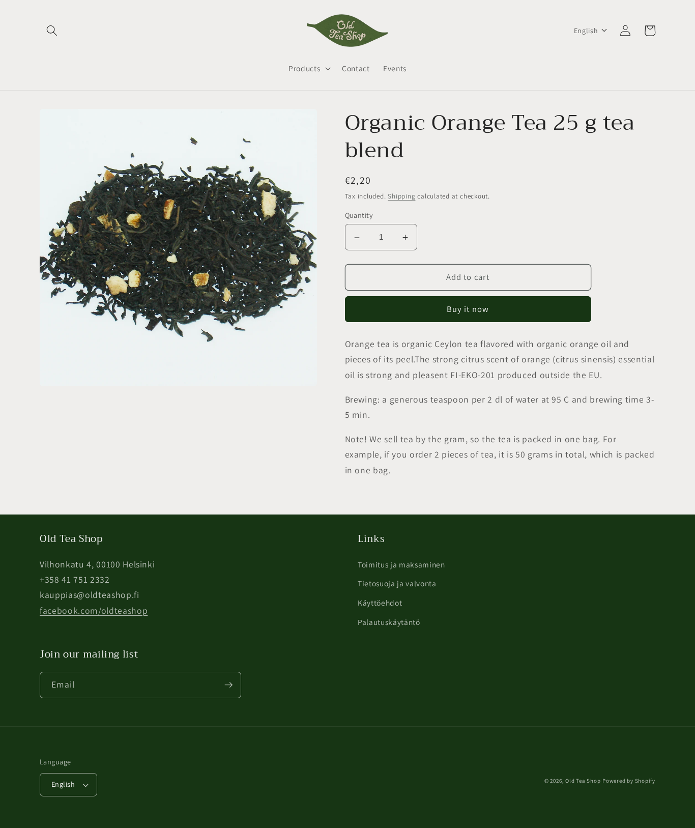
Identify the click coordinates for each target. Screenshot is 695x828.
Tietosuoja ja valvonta (397, 583)
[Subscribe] (228, 685)
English (63, 784)
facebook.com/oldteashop (94, 610)
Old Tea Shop (582, 780)
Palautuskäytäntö (389, 622)
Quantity (359, 215)
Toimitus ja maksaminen (401, 564)
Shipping (401, 196)
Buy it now (468, 309)
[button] (52, 30)
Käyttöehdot (380, 602)
